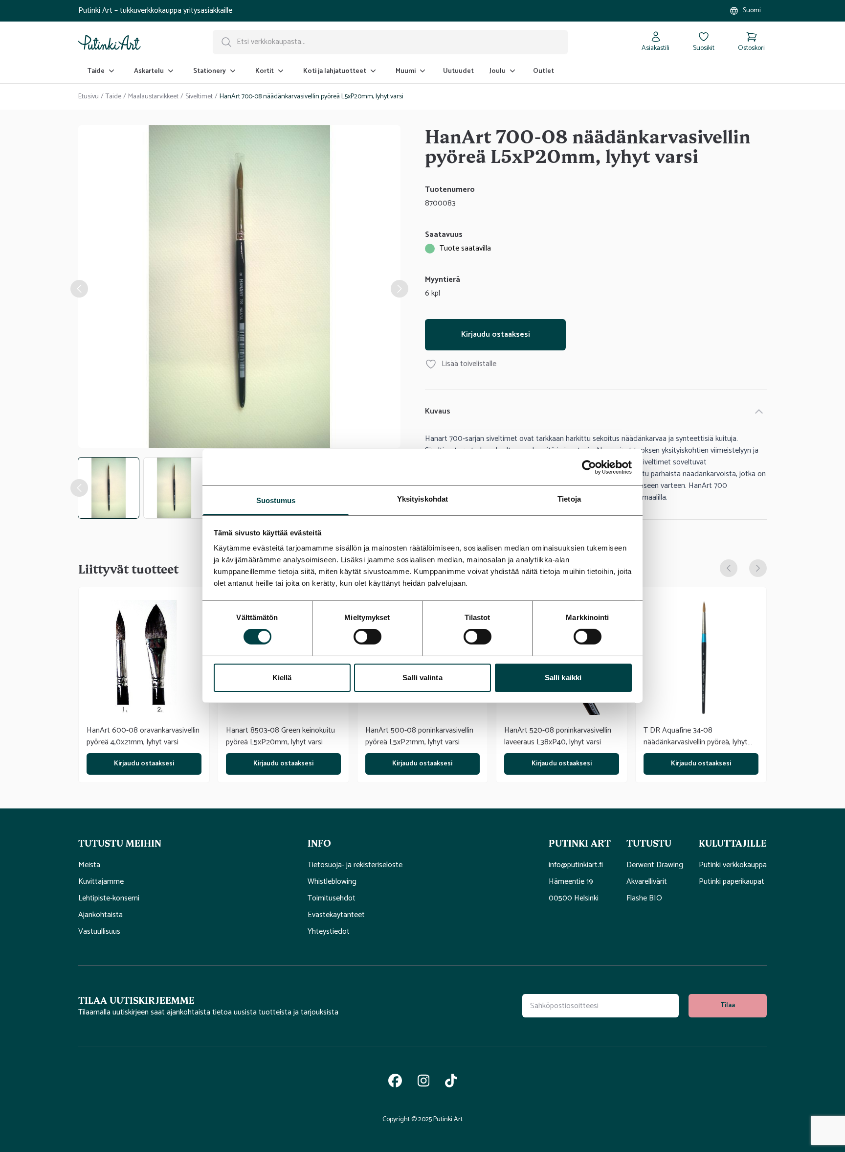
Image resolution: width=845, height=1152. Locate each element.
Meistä (89, 865)
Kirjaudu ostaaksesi (495, 334)
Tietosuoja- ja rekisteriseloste (355, 865)
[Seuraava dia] (758, 568)
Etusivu (88, 97)
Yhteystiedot (329, 932)
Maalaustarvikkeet (153, 97)
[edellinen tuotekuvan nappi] (79, 488)
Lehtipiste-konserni (108, 898)
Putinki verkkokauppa (733, 865)
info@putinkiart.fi (576, 865)
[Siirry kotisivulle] (109, 42)
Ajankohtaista (100, 915)
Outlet (543, 71)
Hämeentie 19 (571, 882)
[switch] (367, 637)
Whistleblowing (332, 882)
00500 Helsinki (574, 898)
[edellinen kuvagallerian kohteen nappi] (79, 289)
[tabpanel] (239, 288)
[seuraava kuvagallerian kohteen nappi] (399, 289)
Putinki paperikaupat (731, 882)
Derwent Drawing (654, 865)
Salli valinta (422, 677)
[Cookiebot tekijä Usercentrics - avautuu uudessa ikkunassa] (589, 467)
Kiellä (282, 677)
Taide (113, 97)
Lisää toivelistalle (469, 364)
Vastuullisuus (99, 932)
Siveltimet (199, 97)
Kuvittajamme (101, 882)
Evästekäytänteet (336, 915)
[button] (185, 843)
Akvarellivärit (646, 882)
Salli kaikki (563, 677)
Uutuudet (458, 71)
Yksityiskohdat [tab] (422, 499)
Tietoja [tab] (569, 499)
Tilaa (727, 1005)
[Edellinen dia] (728, 568)
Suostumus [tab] (276, 500)
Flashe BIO (644, 898)
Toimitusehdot (332, 898)
